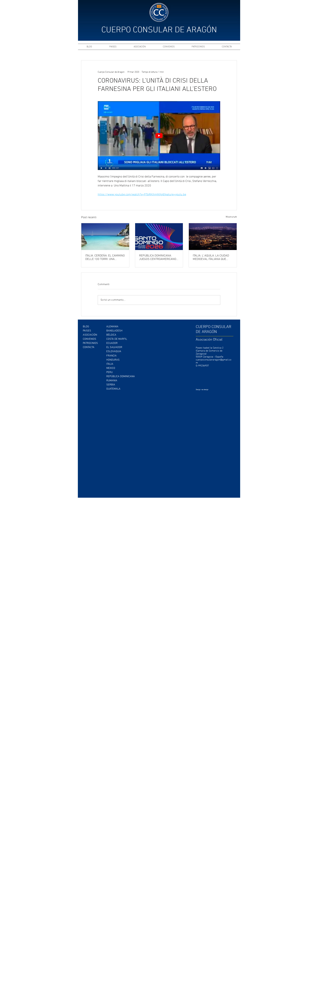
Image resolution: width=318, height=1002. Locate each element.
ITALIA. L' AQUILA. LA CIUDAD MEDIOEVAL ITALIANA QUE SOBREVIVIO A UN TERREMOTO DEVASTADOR (212, 257)
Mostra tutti (231, 217)
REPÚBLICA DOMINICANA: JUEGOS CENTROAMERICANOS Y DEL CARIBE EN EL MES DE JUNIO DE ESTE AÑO (158, 257)
